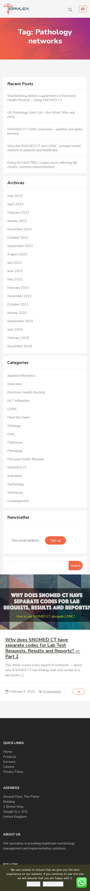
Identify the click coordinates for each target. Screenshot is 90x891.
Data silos (14, 384)
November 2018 (19, 346)
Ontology (14, 425)
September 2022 (20, 246)
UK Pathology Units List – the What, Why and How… (41, 114)
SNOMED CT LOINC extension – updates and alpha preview (44, 131)
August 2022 (17, 254)
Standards (14, 476)
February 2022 (18, 287)
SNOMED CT (17, 467)
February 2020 (18, 338)
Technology (15, 484)
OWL (11, 434)
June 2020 (15, 329)
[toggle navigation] (83, 9)
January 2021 (17, 313)
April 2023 (15, 204)
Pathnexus (15, 442)
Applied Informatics (21, 375)
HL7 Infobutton (18, 400)
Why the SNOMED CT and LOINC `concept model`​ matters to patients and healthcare (44, 148)
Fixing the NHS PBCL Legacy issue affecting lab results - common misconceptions (42, 164)
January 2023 (17, 221)
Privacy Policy (13, 771)
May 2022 (15, 279)
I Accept (33, 884)
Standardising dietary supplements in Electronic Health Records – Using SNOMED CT (41, 98)
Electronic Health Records (26, 392)
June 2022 (15, 271)
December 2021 (19, 296)
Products (9, 756)
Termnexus (15, 492)
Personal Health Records (25, 459)
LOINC (12, 409)
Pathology (14, 451)
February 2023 (18, 212)
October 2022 (17, 237)
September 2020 (20, 321)
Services (9, 761)
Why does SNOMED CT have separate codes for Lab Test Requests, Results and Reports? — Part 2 (42, 648)
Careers (8, 766)
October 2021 (17, 304)
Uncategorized (17, 501)
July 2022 (14, 262)
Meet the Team (18, 417)
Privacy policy (53, 884)
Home (7, 751)
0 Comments (52, 691)
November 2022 (19, 229)
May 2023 (15, 196)
